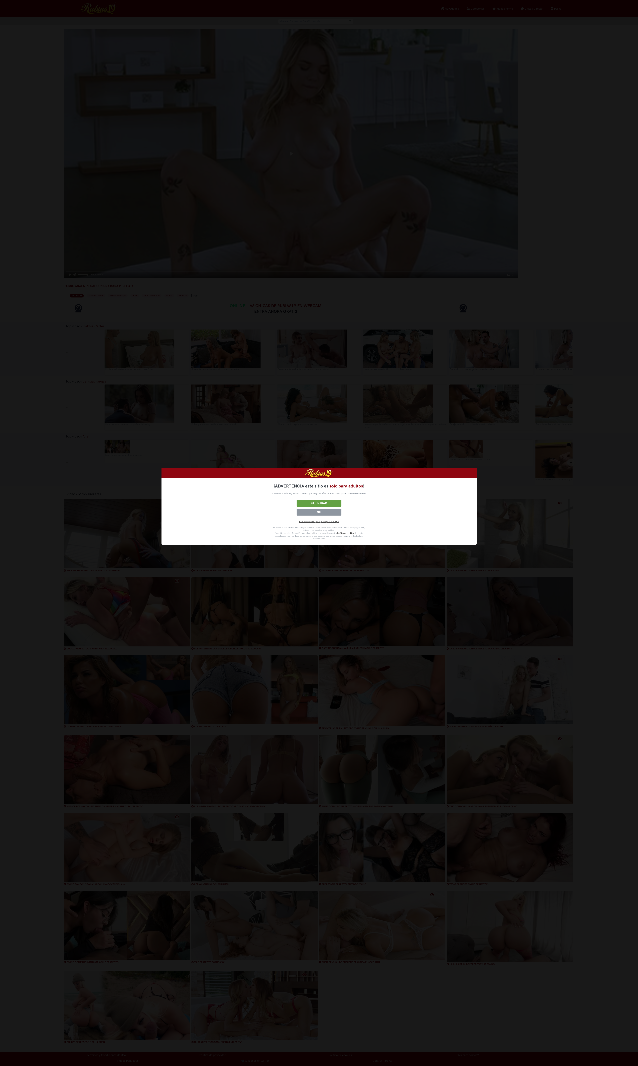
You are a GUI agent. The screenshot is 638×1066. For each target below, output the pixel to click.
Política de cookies (345, 533)
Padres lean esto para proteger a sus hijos (319, 521)
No (319, 512)
